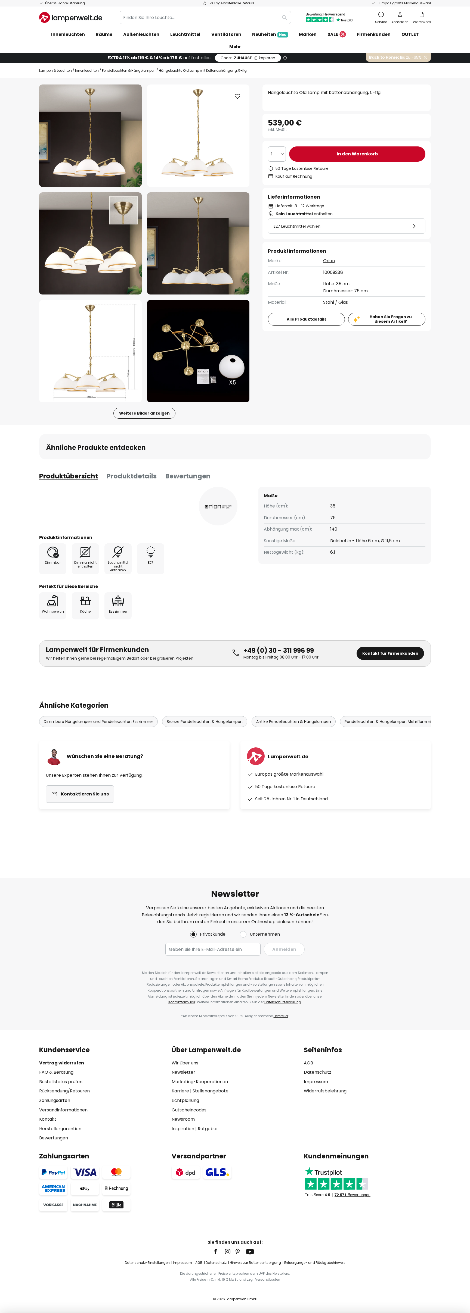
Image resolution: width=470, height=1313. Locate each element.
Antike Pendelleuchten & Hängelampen (293, 721)
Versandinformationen (63, 1110)
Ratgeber (208, 1129)
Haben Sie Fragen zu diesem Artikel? (391, 319)
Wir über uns (185, 1063)
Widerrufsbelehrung (325, 1091)
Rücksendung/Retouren (64, 1091)
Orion (329, 261)
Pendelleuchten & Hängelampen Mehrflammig (389, 721)
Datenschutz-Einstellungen (147, 1262)
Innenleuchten (87, 70)
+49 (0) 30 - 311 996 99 (278, 650)
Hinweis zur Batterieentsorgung (255, 1262)
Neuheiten (269, 34)
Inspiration (183, 1129)
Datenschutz (317, 1072)
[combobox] (205, 17)
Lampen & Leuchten (55, 70)
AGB (308, 1063)
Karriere (180, 1091)
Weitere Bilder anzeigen (144, 413)
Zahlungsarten (54, 1100)
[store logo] (70, 17)
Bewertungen (188, 476)
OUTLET (410, 34)
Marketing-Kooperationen (200, 1082)
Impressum (316, 1082)
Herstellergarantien (60, 1129)
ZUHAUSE (248, 58)
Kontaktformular (181, 1002)
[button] (90, 243)
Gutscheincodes (189, 1110)
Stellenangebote (210, 1091)
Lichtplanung (185, 1100)
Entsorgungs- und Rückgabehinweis (314, 1262)
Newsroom (183, 1119)
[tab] (68, 476)
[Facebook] (219, 1252)
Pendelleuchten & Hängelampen (129, 70)
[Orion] (218, 506)
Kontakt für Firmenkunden (390, 653)
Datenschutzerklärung (282, 1002)
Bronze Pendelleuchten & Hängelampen (205, 721)
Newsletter (183, 1072)
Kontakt (47, 1119)
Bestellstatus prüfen (60, 1082)
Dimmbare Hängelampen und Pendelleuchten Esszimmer (98, 721)
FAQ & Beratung (56, 1072)
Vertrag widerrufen (61, 1063)
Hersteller (281, 1016)
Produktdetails (132, 476)
